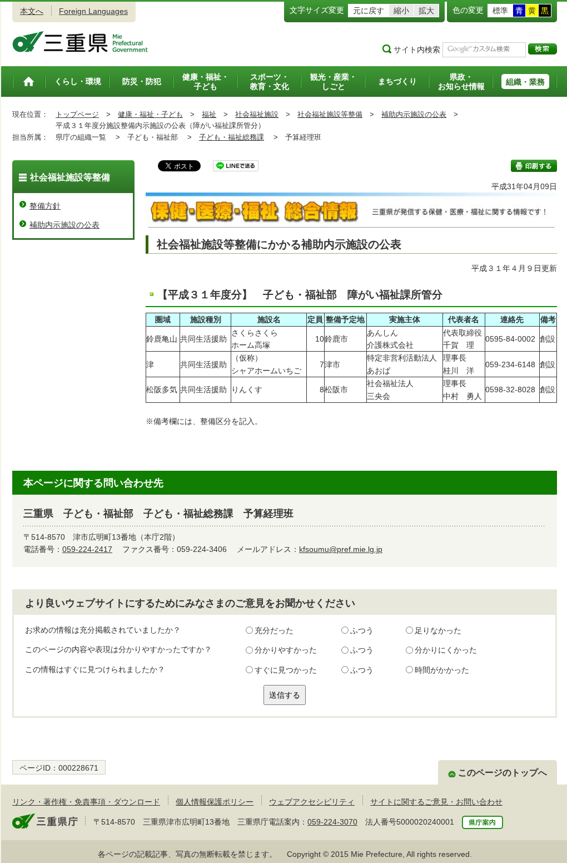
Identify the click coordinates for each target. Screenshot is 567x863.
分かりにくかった (446, 649)
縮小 (401, 10)
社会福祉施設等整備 (329, 114)
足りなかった (438, 630)
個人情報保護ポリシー (214, 801)
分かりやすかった (286, 649)
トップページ (77, 114)
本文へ (31, 11)
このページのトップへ (502, 772)
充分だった (274, 630)
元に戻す (368, 10)
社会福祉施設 (256, 114)
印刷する (534, 166)
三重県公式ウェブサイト (80, 41)
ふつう (362, 630)
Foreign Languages (93, 11)
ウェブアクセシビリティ (312, 801)
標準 (500, 10)
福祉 (209, 114)
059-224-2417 (87, 549)
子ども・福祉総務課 (231, 137)
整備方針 (45, 205)
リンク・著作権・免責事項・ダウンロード (86, 801)
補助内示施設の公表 (413, 114)
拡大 (426, 10)
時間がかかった (442, 669)
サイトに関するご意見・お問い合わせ (436, 801)
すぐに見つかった (286, 669)
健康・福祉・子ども (150, 114)
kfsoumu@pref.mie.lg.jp (340, 549)
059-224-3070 (332, 821)
